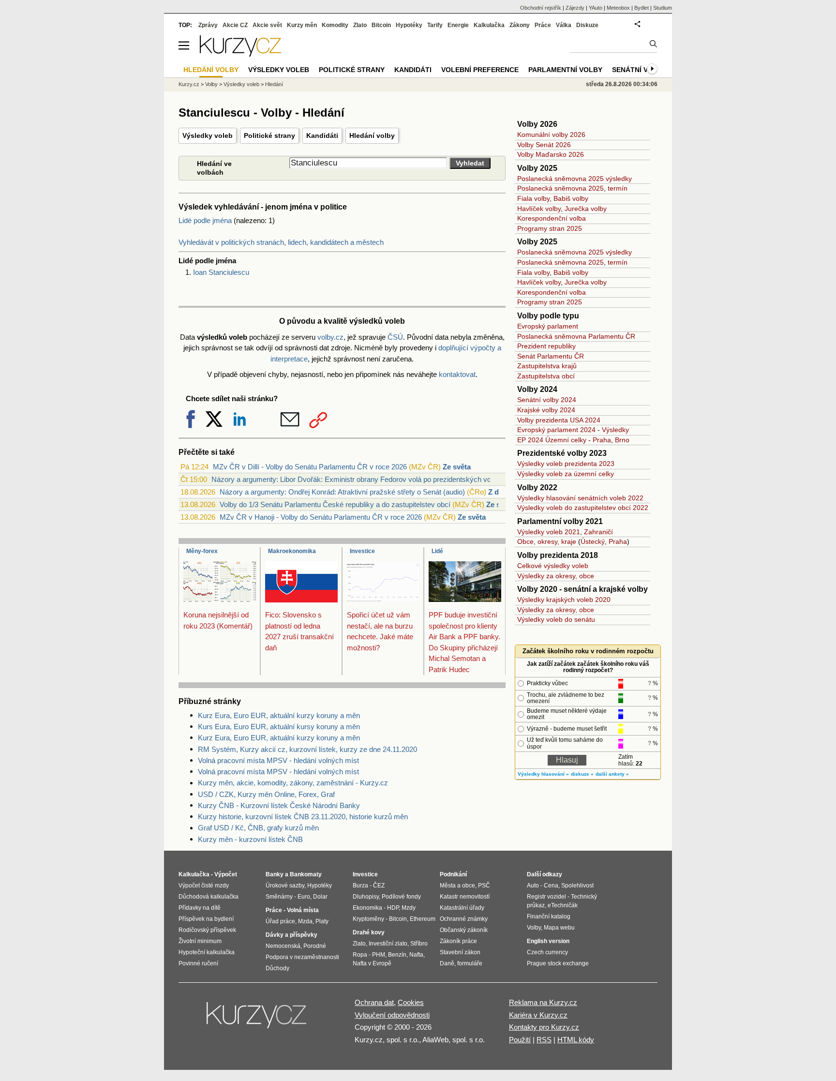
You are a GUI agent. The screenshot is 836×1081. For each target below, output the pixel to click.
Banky (275, 874)
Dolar (320, 896)
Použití (520, 1040)
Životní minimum (200, 941)
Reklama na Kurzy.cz (543, 1002)
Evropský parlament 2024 (556, 430)
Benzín (397, 954)
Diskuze (587, 25)
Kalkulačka (489, 25)
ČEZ (379, 885)
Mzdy (409, 907)
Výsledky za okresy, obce (555, 576)
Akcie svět (267, 25)
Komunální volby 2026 (551, 134)
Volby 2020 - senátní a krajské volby (582, 589)
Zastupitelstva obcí (546, 376)
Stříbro (419, 943)
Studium (662, 8)
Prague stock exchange (558, 963)
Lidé (437, 551)
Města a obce (457, 885)
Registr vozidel (546, 896)
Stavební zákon (460, 952)
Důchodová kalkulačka (209, 896)
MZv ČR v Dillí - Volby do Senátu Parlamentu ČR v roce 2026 (310, 467)
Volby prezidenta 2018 (557, 555)
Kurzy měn (302, 25)
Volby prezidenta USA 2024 (558, 420)
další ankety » (612, 774)
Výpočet (225, 874)
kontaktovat (457, 374)
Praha (602, 440)
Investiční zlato (388, 943)
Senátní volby (639, 70)
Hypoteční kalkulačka (207, 952)
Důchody (277, 968)
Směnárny (279, 896)
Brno (622, 440)
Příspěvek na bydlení (206, 919)
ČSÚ (395, 337)
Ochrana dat (374, 1002)
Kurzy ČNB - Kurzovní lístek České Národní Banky (279, 805)
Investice (362, 551)
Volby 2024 (537, 389)
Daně (447, 963)
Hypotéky (409, 25)
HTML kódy (575, 1040)
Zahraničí (598, 532)
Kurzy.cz (189, 84)
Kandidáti (322, 135)
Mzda (305, 921)
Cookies (411, 1002)
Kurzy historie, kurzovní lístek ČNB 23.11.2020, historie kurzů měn (303, 816)
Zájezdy (575, 8)
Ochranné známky (464, 919)
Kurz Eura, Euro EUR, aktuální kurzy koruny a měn (279, 715)
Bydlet (641, 8)
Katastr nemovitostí (465, 896)
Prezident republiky (546, 346)
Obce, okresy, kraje (546, 541)
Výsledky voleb (207, 135)
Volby (211, 84)
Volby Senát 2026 (544, 145)
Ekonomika (367, 907)
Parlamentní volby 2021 (560, 521)
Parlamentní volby (565, 70)
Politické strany (269, 135)
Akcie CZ (235, 25)
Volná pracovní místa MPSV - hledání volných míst (278, 760)
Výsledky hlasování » (543, 774)
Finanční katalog (548, 916)
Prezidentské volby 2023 (562, 453)
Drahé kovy (369, 932)
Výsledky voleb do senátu (556, 619)
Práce (543, 25)
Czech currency (547, 952)
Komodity (335, 25)
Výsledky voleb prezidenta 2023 (565, 463)
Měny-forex (202, 551)
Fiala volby (533, 198)
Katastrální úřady (462, 907)
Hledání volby (372, 135)
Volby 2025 (537, 168)
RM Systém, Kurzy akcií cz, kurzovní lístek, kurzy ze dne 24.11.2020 (307, 749)
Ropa (360, 954)
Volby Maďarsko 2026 (550, 154)
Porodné (314, 946)
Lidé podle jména (205, 220)
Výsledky (615, 430)
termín (617, 188)
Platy (321, 921)
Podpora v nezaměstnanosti (302, 957)
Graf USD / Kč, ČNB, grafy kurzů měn (258, 828)
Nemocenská (283, 946)
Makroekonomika (292, 551)
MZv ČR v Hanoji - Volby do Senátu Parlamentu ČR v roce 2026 (321, 517)
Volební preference (480, 70)
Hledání (274, 84)
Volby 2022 (537, 487)
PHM (378, 954)
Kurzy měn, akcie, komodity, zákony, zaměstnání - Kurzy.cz (293, 783)
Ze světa (457, 467)
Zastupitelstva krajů (547, 366)
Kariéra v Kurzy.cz (538, 1015)
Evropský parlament (547, 326)
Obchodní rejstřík (540, 8)
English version (548, 941)
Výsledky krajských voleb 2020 (564, 599)
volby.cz (330, 337)
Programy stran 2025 (549, 228)
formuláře (469, 963)
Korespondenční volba (551, 218)
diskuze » (582, 774)
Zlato (360, 25)
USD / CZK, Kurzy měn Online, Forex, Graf (266, 794)
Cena (551, 885)
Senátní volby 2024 (546, 400)
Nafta (416, 954)
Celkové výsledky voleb (552, 566)
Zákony (519, 25)
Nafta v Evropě (372, 963)
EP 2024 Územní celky (551, 440)
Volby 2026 (537, 124)
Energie (458, 25)
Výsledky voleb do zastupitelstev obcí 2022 (582, 507)
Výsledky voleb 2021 (548, 532)
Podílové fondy (401, 896)
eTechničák (563, 905)
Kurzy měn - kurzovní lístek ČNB (250, 839)
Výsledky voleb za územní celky (565, 474)
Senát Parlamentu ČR (550, 356)
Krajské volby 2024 (546, 410)
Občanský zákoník (464, 930)
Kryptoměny (368, 919)
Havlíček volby (539, 208)
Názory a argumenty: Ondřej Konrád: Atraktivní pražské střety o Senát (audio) (342, 492)
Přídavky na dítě (200, 907)
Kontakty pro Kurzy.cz (544, 1027)
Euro (304, 896)
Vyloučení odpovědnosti (392, 1015)
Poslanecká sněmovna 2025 (560, 188)
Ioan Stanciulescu (221, 272)
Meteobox (618, 8)
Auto (533, 885)
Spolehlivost (577, 885)
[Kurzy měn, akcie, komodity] (257, 1019)
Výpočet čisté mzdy (204, 885)
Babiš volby (570, 198)
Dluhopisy (366, 896)
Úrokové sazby (285, 885)
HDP (393, 907)
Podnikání (453, 874)
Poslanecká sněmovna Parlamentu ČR (576, 336)
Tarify (435, 25)
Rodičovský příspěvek (207, 930)
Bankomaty (306, 874)
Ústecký (593, 541)
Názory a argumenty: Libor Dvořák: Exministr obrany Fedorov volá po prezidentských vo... (354, 479)
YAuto (595, 8)
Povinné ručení (198, 963)
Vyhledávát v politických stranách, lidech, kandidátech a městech (281, 242)
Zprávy (208, 25)
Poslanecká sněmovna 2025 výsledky (574, 178)
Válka (563, 25)
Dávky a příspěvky (291, 934)
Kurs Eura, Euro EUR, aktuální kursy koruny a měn (279, 726)
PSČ (484, 885)
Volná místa (303, 910)
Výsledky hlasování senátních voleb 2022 (580, 498)
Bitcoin (381, 25)
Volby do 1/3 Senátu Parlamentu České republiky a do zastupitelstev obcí (335, 504)
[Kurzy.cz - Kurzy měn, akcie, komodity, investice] (240, 54)
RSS (544, 1040)
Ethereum (422, 919)
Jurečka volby (586, 208)
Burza (360, 885)
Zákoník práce (458, 941)
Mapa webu (559, 927)
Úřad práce (280, 921)
